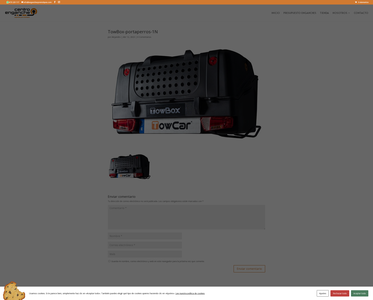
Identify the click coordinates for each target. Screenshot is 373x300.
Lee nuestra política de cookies (190, 293)
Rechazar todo (340, 293)
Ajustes (322, 293)
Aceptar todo (359, 293)
